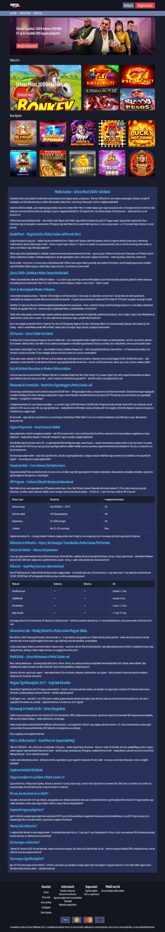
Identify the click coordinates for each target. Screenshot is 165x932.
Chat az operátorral (91, 894)
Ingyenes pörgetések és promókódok (68, 898)
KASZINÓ (13, 13)
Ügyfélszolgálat (91, 891)
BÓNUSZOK (38, 13)
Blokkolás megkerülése (67, 905)
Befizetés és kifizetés (67, 894)
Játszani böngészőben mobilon (112, 891)
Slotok (46, 892)
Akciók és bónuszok (67, 891)
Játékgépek (46, 907)
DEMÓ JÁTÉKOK (25, 13)
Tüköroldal (68, 901)
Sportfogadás (46, 912)
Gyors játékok (46, 902)
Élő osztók (46, 897)
